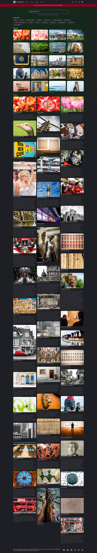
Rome (38, 364)
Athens (62, 270)
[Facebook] (71, 550)
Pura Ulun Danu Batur (65, 290)
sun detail (31, 22)
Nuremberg (39, 224)
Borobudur (39, 338)
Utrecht (14, 414)
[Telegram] (67, 550)
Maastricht (39, 263)
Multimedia (71, 22)
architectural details (57, 20)
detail (16, 20)
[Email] (64, 550)
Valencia (38, 410)
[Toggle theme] (76, 2)
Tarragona (39, 485)
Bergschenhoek (64, 347)
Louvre (38, 435)
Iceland (38, 524)
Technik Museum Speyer (65, 195)
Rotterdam (15, 137)
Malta (14, 389)
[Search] (73, 2)
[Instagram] (78, 550)
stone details (67, 20)
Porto (62, 488)
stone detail (45, 22)
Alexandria (63, 534)
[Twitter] (75, 550)
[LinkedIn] (82, 550)
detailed (38, 22)
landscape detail (62, 22)
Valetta (14, 315)
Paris (14, 488)
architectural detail (30, 20)
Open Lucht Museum (41, 133)
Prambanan (39, 283)
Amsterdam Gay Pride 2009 (18, 197)
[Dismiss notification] (84, 5)
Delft (61, 140)
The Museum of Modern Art (42, 154)
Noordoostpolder (16, 113)
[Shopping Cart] (82, 2)
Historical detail (18, 24)
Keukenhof (39, 113)
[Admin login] (79, 2)
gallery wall (48, 20)
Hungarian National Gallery (20, 22)
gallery (22, 20)
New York (15, 440)
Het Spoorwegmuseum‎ (65, 167)
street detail (53, 22)
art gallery (40, 20)
